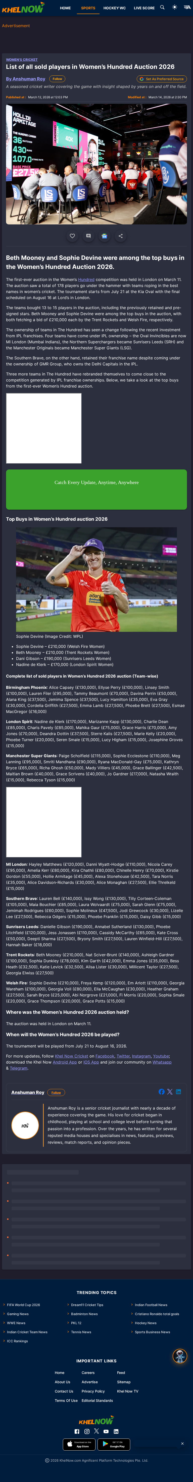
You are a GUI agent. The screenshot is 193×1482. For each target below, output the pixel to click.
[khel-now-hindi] (187, 8)
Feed (121, 1372)
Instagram (141, 1056)
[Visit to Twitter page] (170, 1092)
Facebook (104, 1056)
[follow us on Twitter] (96, 1431)
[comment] (88, 236)
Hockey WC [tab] (115, 8)
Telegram (18, 1068)
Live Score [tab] (144, 8)
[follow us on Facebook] (77, 1431)
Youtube (161, 1056)
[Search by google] (162, 8)
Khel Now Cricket (71, 1056)
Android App (65, 1062)
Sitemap (124, 1382)
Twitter (123, 1056)
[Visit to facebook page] (162, 1092)
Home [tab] (65, 8)
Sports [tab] (88, 8)
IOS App (91, 1062)
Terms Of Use (66, 1400)
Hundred (86, 279)
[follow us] (105, 236)
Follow (57, 79)
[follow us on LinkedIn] (116, 1431)
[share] (121, 236)
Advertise (90, 1382)
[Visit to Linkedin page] (178, 1092)
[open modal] (180, 1356)
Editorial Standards (97, 1400)
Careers (88, 1372)
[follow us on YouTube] (106, 1431)
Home (59, 1372)
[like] (72, 236)
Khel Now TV (127, 1391)
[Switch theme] (174, 8)
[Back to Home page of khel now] (23, 8)
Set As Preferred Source (165, 79)
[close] (182, 1443)
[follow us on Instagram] (87, 1431)
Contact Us (64, 1391)
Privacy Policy (93, 1391)
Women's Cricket (22, 60)
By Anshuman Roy (25, 78)
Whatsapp (162, 1062)
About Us (62, 1382)
